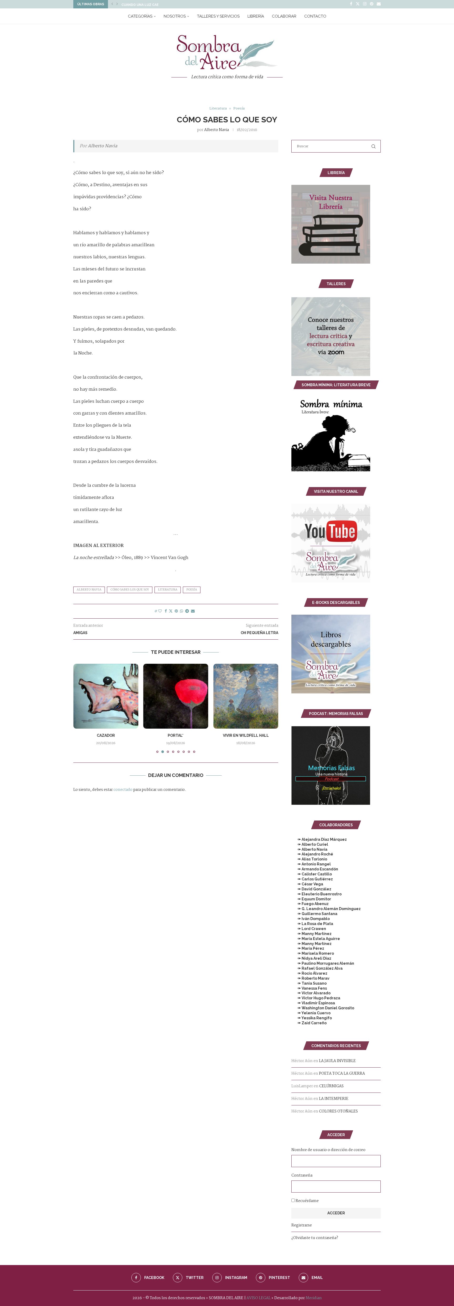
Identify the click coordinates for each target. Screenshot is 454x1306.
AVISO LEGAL (258, 1298)
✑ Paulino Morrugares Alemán (322, 963)
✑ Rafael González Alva (317, 968)
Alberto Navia (216, 130)
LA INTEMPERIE (333, 1099)
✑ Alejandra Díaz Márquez (319, 839)
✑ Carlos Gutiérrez (312, 879)
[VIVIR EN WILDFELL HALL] (175, 696)
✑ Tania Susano (309, 983)
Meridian (314, 1298)
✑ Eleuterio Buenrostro (316, 894)
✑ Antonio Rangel (311, 864)
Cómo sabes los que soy (129, 589)
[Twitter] (358, 4)
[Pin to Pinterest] (176, 611)
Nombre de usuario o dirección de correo (328, 1150)
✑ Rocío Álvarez (309, 973)
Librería (255, 16)
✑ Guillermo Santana (314, 914)
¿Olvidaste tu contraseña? (314, 1238)
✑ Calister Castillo (311, 874)
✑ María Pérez (307, 948)
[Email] (379, 4)
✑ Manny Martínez (311, 934)
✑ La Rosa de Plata (312, 924)
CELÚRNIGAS (331, 1086)
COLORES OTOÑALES (338, 1111)
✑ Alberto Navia (309, 849)
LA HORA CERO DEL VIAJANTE (246, 735)
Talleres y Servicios (218, 16)
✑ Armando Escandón (314, 869)
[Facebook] (351, 4)
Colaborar (284, 16)
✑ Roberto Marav (310, 978)
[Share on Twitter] (171, 611)
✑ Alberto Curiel (309, 844)
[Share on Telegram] (187, 611)
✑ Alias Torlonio (309, 859)
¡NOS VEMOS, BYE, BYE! (140, 4)
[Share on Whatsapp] (181, 611)
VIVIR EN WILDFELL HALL (176, 735)
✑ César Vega (307, 884)
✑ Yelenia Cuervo (311, 1013)
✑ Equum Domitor (311, 899)
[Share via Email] (193, 611)
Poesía (191, 589)
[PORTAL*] (105, 696)
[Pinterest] (371, 4)
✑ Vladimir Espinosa (313, 1003)
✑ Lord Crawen (308, 929)
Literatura (167, 589)
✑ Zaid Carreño (309, 1023)
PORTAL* (105, 735)
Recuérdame (307, 1201)
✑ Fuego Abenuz (310, 904)
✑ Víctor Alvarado (311, 993)
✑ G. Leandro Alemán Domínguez (326, 909)
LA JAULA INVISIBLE (337, 1061)
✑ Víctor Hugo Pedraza (315, 998)
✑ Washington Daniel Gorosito (322, 1008)
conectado (122, 790)
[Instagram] (365, 4)
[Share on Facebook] (166, 611)
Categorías (140, 16)
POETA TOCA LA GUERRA (342, 1073)
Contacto (315, 16)
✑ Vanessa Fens (309, 988)
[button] (112, 4)
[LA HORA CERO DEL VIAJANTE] (245, 696)
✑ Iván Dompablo (310, 919)
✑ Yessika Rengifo (311, 1018)
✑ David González (311, 889)
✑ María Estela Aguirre (315, 939)
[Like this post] (160, 611)
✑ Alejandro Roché (312, 854)
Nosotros (175, 16)
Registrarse (301, 1225)
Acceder (336, 1213)
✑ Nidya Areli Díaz (311, 958)
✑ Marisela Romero (312, 953)
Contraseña (301, 1175)
